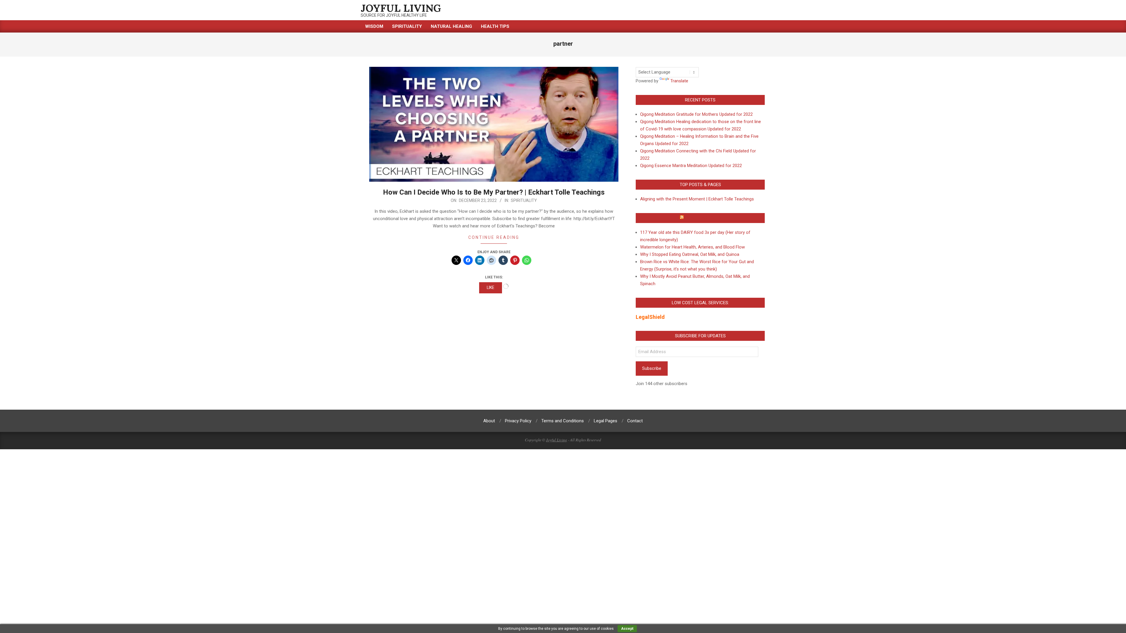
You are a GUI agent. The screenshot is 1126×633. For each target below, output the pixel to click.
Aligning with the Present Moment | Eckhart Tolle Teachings (697, 199)
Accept (627, 629)
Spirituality (524, 200)
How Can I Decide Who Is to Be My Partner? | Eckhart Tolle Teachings (494, 192)
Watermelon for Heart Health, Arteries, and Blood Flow (692, 247)
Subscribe (651, 368)
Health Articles (703, 218)
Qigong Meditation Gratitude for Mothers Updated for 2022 (696, 114)
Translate (679, 81)
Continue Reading (493, 237)
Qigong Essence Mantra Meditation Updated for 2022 (691, 165)
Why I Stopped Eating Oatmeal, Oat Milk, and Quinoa (689, 254)
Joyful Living (556, 440)
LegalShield (650, 317)
